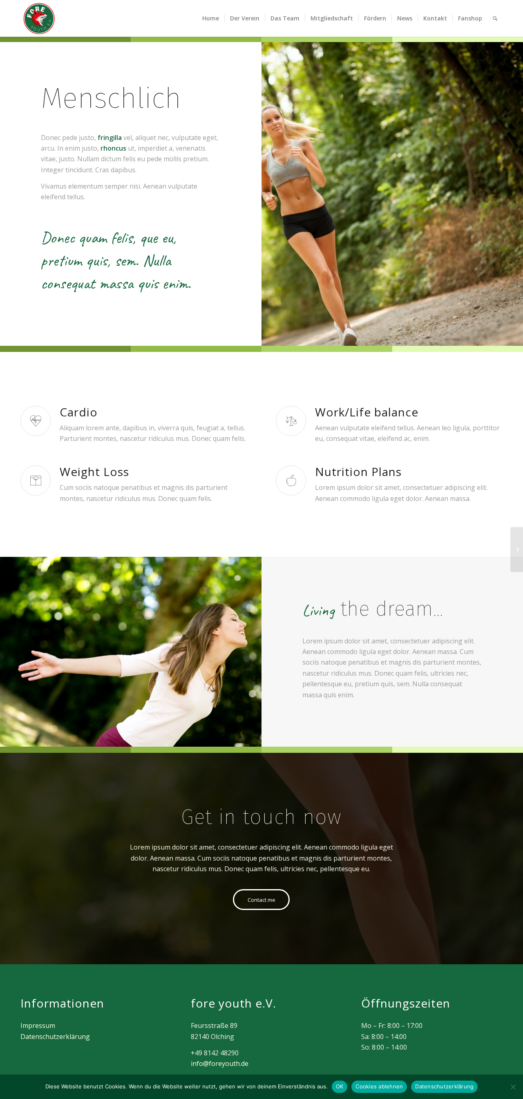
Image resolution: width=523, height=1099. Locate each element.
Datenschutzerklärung (55, 1036)
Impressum (37, 1025)
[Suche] (495, 18)
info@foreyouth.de (219, 1063)
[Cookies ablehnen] (513, 1087)
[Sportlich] (516, 549)
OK (340, 1086)
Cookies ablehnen (379, 1086)
